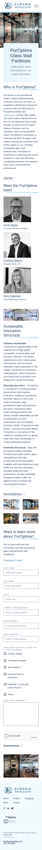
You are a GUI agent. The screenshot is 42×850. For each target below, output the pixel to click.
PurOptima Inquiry (17, 660)
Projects (16, 798)
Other (11, 694)
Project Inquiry (15, 653)
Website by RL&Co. (9, 837)
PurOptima (29, 798)
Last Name (9, 581)
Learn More (8, 178)
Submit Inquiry (11, 745)
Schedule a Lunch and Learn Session (18, 686)
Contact (16, 803)
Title (6, 594)
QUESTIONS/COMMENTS (15, 700)
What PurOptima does (13, 494)
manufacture (10, 115)
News (6, 803)
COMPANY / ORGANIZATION (16, 608)
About (6, 798)
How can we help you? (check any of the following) (20, 649)
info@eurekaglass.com (13, 841)
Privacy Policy (8, 834)
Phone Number (11, 621)
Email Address (11, 634)
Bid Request (14, 667)
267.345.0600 (9, 843)
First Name (10, 568)
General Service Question (16, 676)
